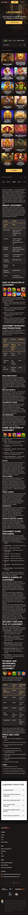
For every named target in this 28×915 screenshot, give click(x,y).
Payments (3, 851)
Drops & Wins (20, 40)
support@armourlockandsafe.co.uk (8, 874)
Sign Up (22, 2)
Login (14, 2)
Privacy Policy (4, 865)
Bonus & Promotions (6, 848)
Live (14, 40)
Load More (14, 170)
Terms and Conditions (6, 867)
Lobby (5, 40)
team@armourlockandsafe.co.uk (8, 876)
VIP (2, 853)
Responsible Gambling (6, 862)
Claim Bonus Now (14, 22)
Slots (10, 40)
